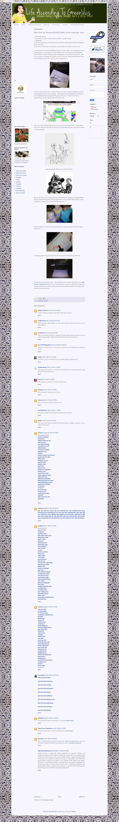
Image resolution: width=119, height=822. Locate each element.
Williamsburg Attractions (77, 24)
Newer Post (37, 797)
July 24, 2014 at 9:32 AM (53, 310)
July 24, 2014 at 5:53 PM (50, 390)
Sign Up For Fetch (21, 173)
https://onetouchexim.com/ (45, 751)
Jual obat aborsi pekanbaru (45, 688)
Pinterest (18, 182)
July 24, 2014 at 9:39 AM (50, 333)
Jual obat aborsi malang (44, 685)
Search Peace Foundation (45, 728)
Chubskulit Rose (42, 410)
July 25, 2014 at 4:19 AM (49, 420)
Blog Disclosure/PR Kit (34, 24)
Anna (39, 379)
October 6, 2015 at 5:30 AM (51, 508)
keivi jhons (41, 738)
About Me (16, 24)
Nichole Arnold (42, 310)
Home (59, 797)
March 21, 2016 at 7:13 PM (49, 526)
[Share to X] (42, 298)
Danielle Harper (42, 367)
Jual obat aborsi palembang (45, 703)
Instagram (18, 184)
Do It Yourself (55, 24)
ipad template (69, 731)
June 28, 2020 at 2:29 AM (59, 728)
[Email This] (39, 298)
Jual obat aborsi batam (44, 692)
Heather (40, 420)
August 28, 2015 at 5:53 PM (51, 433)
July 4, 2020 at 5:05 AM (50, 738)
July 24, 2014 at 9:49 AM (59, 345)
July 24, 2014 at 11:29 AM (49, 357)
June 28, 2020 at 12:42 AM (51, 718)
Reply (39, 315)
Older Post (82, 797)
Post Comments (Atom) (47, 800)
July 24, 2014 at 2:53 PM (47, 379)
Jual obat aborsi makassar (45, 696)
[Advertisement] (22, 53)
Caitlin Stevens (42, 321)
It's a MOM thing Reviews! (45, 345)
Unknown (40, 390)
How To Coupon (20, 193)
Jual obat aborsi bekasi (44, 677)
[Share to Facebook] (43, 298)
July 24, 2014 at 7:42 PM (54, 410)
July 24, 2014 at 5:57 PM (50, 400)
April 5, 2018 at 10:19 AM (51, 675)
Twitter (18, 179)
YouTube (18, 186)
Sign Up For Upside (21, 175)
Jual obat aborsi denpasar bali (46, 699)
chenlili (40, 526)
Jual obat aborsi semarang (45, 681)
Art (44, 301)
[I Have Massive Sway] (15, 80)
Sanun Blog (41, 675)
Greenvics (95, 109)
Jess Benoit (41, 333)
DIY (47, 301)
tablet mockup (70, 720)
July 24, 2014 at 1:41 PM (53, 367)
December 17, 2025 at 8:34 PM (61, 751)
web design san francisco (74, 743)
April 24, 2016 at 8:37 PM (50, 607)
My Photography (20, 190)
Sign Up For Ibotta (21, 171)
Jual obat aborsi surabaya (45, 706)
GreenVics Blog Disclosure (50, 811)
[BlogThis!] (40, 298)
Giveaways (65, 24)
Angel (94, 107)
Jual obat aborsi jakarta (44, 710)
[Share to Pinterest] (45, 298)
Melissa (40, 357)
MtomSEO (41, 718)
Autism (23, 24)
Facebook (18, 177)
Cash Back (46, 24)
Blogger (74, 811)
